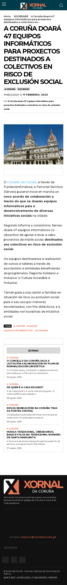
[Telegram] (33, 117)
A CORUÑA (9, 89)
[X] (16, 117)
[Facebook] (7, 117)
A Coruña (19, 326)
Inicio (7, 16)
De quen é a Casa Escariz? (25, 387)
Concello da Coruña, (22, 182)
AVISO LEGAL (24, 577)
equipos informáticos (18, 330)
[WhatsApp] (24, 117)
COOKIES (52, 577)
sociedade (41, 330)
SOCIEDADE (21, 16)
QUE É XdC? (10, 577)
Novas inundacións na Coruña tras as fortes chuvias (32, 409)
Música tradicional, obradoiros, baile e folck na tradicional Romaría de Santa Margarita (33, 434)
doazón (32, 326)
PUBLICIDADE (39, 577)
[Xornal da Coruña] (33, 6)
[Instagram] (14, 560)
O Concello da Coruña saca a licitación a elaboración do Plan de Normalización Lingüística (33, 363)
